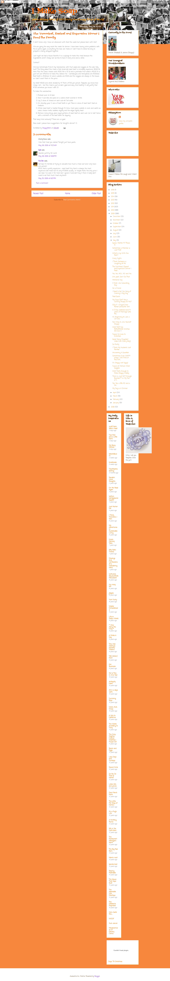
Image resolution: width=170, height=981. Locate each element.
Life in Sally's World (113, 618)
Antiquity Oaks (112, 682)
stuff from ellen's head (113, 427)
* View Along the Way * (112, 627)
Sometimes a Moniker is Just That (121, 249)
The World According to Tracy (113, 726)
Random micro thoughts (112, 479)
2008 (113, 407)
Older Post (96, 193)
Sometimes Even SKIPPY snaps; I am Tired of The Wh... (121, 358)
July (114, 233)
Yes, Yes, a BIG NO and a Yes (121, 384)
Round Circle (113, 767)
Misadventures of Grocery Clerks (113, 931)
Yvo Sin (41, 161)
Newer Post (38, 193)
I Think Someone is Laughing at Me (119, 262)
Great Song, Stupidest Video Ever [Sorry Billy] (121, 340)
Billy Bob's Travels (112, 551)
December (117, 216)
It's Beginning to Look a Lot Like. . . (121, 318)
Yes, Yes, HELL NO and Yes (121, 274)
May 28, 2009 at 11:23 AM (47, 145)
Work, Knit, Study (113, 708)
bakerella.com (113, 455)
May (114, 240)
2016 (113, 190)
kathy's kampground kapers (113, 498)
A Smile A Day (112, 636)
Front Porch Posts (113, 793)
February (116, 399)
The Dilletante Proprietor (112, 904)
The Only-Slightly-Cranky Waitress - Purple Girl (113, 738)
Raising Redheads (112, 872)
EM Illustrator (112, 665)
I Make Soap (54, 11)
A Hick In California (112, 716)
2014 (113, 196)
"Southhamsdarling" (113, 470)
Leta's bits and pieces (113, 785)
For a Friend (116, 288)
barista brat (113, 864)
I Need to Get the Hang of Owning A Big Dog (121, 292)
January (116, 403)
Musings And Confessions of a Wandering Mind (113, 563)
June (115, 237)
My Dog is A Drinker (120, 388)
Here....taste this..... (113, 913)
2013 (113, 200)
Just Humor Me (113, 507)
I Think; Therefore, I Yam (113, 517)
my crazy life (112, 585)
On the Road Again (113, 489)
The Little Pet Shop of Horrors (113, 803)
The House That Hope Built (112, 881)
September (117, 227)
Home (67, 193)
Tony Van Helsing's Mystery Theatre (112, 647)
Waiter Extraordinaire (113, 608)
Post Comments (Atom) (71, 200)
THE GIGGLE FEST (113, 657)
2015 (113, 193)
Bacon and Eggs (112, 749)
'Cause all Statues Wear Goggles (121, 367)
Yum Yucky (113, 600)
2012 (113, 203)
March (115, 396)
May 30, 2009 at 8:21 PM (47, 178)
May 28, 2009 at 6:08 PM (47, 156)
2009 (113, 213)
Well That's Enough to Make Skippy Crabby (120, 372)
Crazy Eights (117, 258)
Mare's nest (113, 857)
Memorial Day (117, 280)
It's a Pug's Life (113, 812)
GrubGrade (113, 462)
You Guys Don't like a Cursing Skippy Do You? (121, 301)
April (115, 392)
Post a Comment (42, 183)
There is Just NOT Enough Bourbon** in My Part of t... (122, 378)
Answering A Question (120, 352)
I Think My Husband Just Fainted (121, 348)
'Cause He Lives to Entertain (118, 335)
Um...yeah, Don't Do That (121, 277)
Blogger (97, 976)
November (117, 220)
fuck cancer (113, 923)
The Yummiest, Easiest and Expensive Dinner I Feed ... (121, 268)
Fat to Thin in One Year (113, 674)
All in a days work (113, 691)
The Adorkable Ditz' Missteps (112, 893)
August (116, 230)
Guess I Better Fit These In (121, 244)
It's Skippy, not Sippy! (120, 363)
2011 (112, 207)
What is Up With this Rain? (120, 254)
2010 (112, 210)
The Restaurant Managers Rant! (113, 840)
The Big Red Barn (113, 850)
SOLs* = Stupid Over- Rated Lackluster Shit (121, 306)
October (116, 223)
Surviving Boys (112, 699)
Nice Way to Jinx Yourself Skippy (121, 323)
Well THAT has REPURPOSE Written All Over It (121, 329)
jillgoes (111, 593)
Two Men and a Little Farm (113, 437)
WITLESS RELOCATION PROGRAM (113, 576)
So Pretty (115, 344)
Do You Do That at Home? (112, 776)
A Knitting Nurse (112, 821)
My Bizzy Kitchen (112, 446)
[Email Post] (64, 128)
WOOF (111, 919)
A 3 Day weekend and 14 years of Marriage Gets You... (121, 312)
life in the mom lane (112, 829)
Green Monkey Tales (112, 541)
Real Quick (116, 296)
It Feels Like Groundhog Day (120, 284)
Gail (39, 150)
